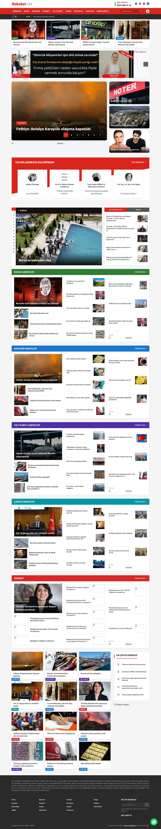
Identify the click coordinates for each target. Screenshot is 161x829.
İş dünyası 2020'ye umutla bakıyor (134, 672)
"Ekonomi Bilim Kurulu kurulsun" (134, 664)
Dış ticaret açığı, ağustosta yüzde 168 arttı (134, 679)
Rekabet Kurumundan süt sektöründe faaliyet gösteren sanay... (119, 610)
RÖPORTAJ (78, 11)
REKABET (46, 11)
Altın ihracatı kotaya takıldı (76, 461)
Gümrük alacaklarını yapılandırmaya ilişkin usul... (132, 687)
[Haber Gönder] (153, 821)
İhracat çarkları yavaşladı (40, 477)
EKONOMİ (36, 11)
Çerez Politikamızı (130, 825)
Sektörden (42, 810)
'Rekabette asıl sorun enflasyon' (120, 628)
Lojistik (68, 806)
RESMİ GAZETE (103, 11)
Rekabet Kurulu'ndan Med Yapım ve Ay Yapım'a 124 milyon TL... (78, 640)
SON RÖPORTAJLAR (115, 209)
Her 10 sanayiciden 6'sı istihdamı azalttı (35, 533)
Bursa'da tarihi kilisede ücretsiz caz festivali (37, 303)
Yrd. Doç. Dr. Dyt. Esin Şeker (128, 184)
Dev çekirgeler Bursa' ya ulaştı (77, 308)
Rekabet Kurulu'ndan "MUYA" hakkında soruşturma (119, 591)
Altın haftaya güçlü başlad (76, 359)
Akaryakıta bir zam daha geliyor (78, 398)
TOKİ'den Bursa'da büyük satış (120, 303)
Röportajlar (15, 806)
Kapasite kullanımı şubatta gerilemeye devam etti (76, 538)
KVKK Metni (98, 806)
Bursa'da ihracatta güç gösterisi (78, 321)
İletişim (96, 803)
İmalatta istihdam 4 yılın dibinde (120, 533)
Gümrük (69, 800)
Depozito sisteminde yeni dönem (78, 385)
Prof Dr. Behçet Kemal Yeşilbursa (64, 185)
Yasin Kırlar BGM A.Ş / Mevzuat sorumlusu (96, 185)
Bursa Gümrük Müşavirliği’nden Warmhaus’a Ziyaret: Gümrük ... (120, 285)
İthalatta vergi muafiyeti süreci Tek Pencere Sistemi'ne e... (122, 475)
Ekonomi (42, 800)
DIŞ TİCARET (58, 11)
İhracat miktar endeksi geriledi (120, 457)
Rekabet (42, 803)
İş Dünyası (69, 803)
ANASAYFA (17, 11)
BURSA (26, 11)
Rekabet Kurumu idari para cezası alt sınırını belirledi (76, 627)
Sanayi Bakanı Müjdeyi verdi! (133, 695)
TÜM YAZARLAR (137, 162)
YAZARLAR (90, 11)
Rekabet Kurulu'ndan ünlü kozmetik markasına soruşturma (78, 601)
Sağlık (14, 810)
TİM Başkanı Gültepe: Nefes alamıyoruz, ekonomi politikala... (78, 448)
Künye (96, 800)
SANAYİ (68, 11)
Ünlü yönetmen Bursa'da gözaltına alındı (46, 324)
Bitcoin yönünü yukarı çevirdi (120, 380)
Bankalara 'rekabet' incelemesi (42, 641)
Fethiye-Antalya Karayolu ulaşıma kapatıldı (53, 129)
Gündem (14, 803)
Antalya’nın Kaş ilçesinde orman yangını (45, 400)
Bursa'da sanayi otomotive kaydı (43, 543)
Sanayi (41, 806)
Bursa (14, 800)
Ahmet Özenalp (32, 184)
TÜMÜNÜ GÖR (140, 272)
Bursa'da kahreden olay (35, 260)
